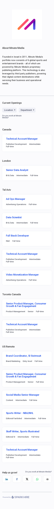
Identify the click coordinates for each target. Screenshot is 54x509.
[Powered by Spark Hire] (16, 497)
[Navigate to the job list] (27, 38)
